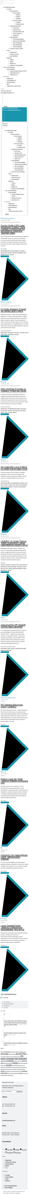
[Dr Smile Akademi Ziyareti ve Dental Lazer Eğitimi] (7, 1031)
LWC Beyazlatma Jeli (18, 31)
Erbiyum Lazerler (17, 20)
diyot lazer (22, 251)
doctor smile (4, 252)
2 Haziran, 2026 (5, 384)
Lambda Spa (11, 334)
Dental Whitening (5, 251)
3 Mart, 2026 (4, 920)
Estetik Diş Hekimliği (17, 252)
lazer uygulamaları (23, 1067)
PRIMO (11, 61)
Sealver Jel (16, 35)
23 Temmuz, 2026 (5, 220)
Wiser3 (9, 570)
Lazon (8, 50)
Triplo (6, 412)
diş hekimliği (21, 1054)
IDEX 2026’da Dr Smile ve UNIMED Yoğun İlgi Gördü (13, 390)
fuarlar (15, 1063)
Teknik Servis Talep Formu (14, 86)
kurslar (13, 648)
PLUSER (18, 22)
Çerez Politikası (8, 1187)
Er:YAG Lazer (19, 1061)
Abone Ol (19, 1091)
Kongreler (3, 724)
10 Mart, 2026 (4, 699)
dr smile (10, 252)
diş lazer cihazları (12, 1057)
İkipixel (18, 1193)
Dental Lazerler (14, 11)
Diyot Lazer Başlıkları (18, 39)
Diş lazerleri (4, 249)
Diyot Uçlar (16, 28)
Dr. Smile (9, 9)
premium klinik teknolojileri (15, 568)
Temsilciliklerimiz (11, 80)
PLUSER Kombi (20, 24)
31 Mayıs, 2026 (4, 461)
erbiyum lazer (16, 410)
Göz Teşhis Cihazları (9, 67)
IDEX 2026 (23, 410)
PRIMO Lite (13, 63)
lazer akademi (23, 485)
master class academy (7, 487)
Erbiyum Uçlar (16, 29)
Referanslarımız (11, 82)
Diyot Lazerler (16, 13)
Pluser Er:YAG (4, 568)
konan (9, 648)
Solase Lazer (13, 52)
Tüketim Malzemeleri (15, 26)
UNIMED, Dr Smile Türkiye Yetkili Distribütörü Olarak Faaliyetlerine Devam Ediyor (14, 543)
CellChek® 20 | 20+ (15, 73)
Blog (8, 84)
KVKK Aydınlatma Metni (10, 1185)
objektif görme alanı (20, 648)
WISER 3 (18, 16)
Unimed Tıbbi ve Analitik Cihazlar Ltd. (10, 222)
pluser (16, 334)
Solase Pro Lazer (14, 54)
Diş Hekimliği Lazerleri (9, 7)
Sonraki (6, 997)
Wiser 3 (15, 412)
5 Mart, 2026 (4, 850)
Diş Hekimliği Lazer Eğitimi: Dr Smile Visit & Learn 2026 (14, 468)
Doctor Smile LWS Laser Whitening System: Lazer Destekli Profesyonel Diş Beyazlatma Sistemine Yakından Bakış (13, 229)
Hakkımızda (10, 78)
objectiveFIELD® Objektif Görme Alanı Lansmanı (13, 626)
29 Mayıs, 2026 (5, 536)
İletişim (5, 106)
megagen (19, 566)
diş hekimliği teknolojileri (13, 408)
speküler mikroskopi (6, 650)
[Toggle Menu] (1, 4)
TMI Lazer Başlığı (17, 46)
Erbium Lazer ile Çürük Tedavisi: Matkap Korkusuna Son (14, 781)
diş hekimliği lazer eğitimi (17, 483)
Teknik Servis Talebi (10, 1162)
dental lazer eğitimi (6, 483)
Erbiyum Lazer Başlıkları (19, 41)
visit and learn (22, 487)
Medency (9, 58)
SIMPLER (18, 18)
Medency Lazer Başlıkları (16, 65)
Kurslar (7, 481)
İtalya (5, 334)
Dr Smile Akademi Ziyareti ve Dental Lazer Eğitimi (13, 310)
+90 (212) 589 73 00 (6, 91)
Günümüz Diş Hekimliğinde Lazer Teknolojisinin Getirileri (14, 857)
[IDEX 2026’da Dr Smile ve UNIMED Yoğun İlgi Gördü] (7, 1041)
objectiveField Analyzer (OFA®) (18, 71)
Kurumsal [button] (6, 76)
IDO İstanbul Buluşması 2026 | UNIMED (12, 705)
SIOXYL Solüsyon (17, 33)
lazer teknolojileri (12, 566)
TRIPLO (12, 59)
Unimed (12, 254)
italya (17, 485)
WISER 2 (18, 14)
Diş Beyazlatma (14, 251)
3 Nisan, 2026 (4, 619)
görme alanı (4, 648)
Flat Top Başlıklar (17, 43)
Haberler (9, 330)
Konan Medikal (10, 69)
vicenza (15, 487)
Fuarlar (8, 407)
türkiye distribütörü (14, 1073)
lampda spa (4, 566)
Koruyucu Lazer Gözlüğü (16, 48)
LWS (8, 254)
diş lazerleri (10, 332)
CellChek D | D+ (14, 74)
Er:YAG (17, 564)
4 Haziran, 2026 (5, 304)
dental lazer (4, 332)
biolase (3, 564)
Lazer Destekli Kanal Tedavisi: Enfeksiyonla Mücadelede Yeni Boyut (12, 927)
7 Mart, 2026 (4, 774)
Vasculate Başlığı (17, 44)
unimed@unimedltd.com (7, 93)
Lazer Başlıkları (14, 37)
